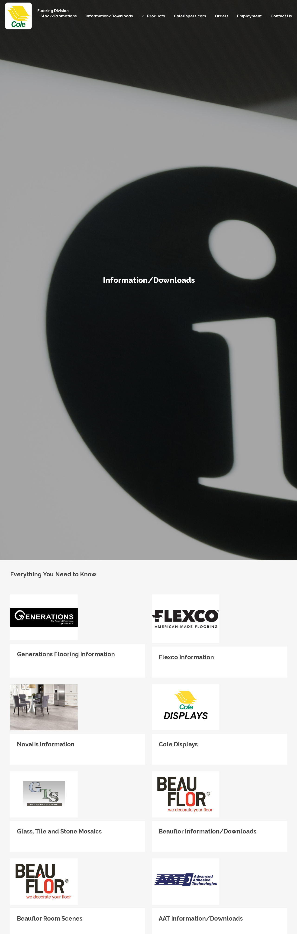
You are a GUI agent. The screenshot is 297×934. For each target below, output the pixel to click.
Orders (222, 16)
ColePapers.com (190, 16)
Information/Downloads (109, 16)
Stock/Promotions (58, 16)
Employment (249, 16)
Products (156, 16)
